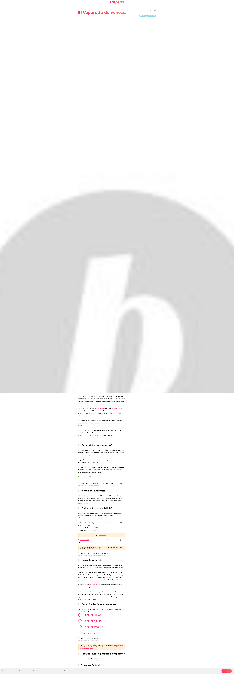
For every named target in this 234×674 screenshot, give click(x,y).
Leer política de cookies (66, 670)
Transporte (151, 15)
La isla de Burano (92, 621)
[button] (2, 2)
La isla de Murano (92, 615)
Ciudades (143, 15)
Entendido (226, 671)
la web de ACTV (84, 540)
